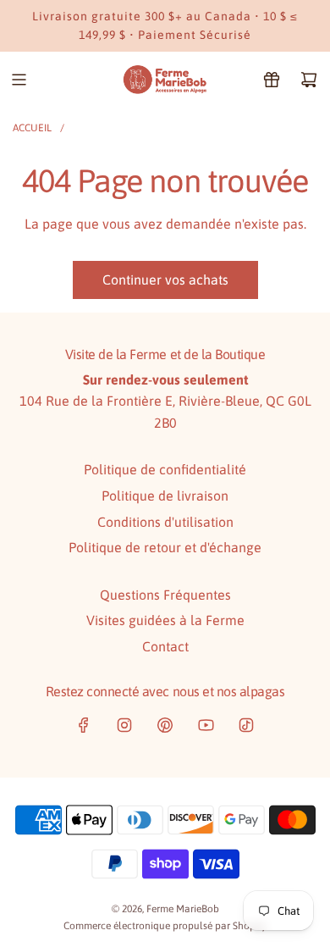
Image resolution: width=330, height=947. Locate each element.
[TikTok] (246, 725)
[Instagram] (124, 725)
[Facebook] (83, 725)
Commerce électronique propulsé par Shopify (165, 926)
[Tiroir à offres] (271, 79)
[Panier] (308, 79)
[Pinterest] (165, 725)
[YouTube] (205, 725)
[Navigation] (18, 79)
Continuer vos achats (165, 279)
